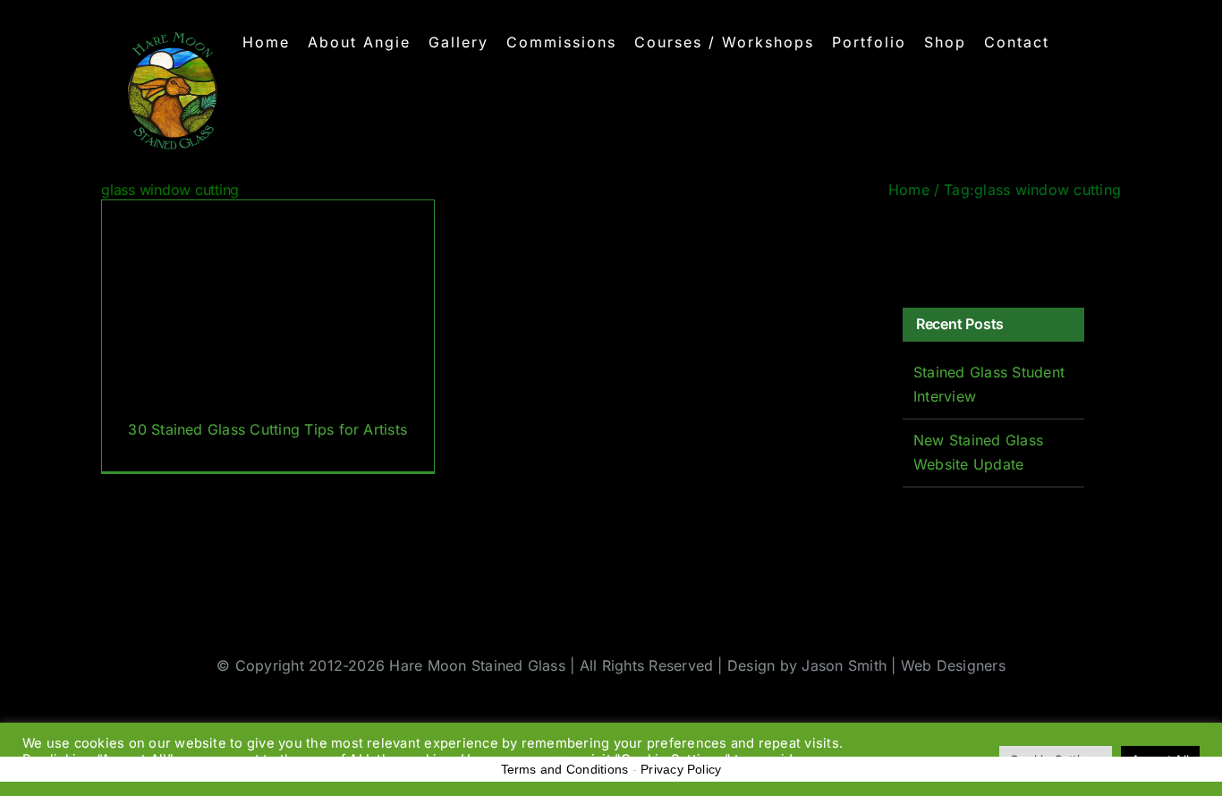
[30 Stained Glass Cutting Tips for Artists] (268, 336)
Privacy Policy (681, 769)
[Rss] (990, 247)
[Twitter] (935, 247)
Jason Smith (844, 665)
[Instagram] (963, 247)
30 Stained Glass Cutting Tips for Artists (267, 429)
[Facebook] (909, 247)
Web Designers (953, 665)
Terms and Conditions (565, 769)
